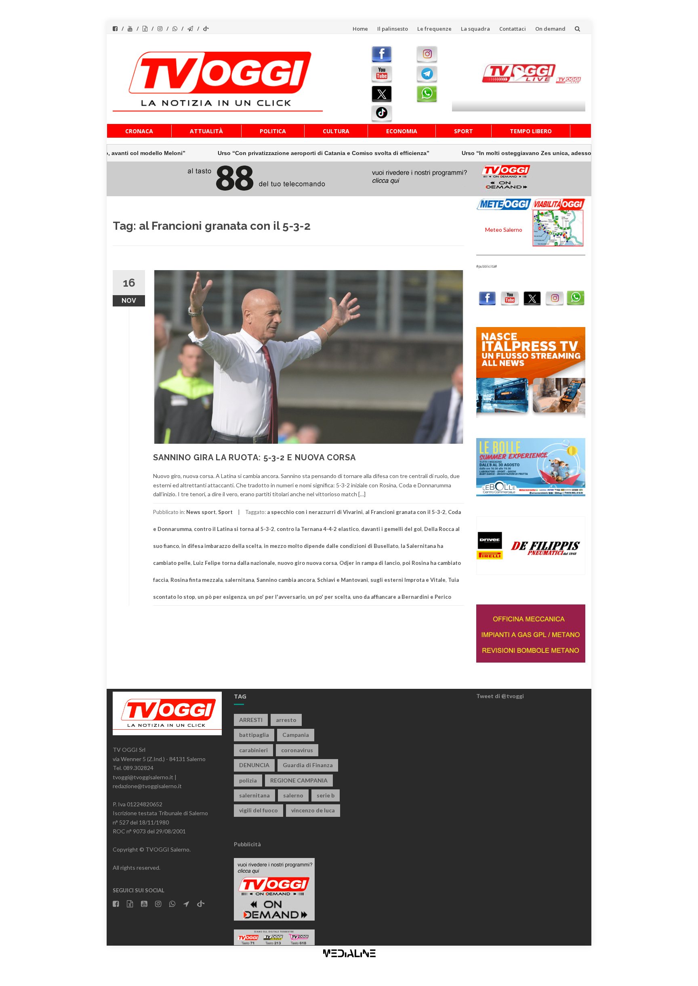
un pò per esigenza (222, 597)
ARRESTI (251, 719)
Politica (273, 131)
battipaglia (254, 734)
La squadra (475, 28)
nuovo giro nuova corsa (307, 563)
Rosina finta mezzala (196, 580)
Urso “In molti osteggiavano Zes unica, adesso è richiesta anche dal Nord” (517, 153)
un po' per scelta (329, 597)
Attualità (206, 131)
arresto (286, 719)
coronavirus (297, 750)
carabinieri (253, 750)
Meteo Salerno (503, 229)
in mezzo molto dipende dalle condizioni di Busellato (331, 546)
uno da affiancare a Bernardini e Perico (402, 597)
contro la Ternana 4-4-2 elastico (318, 529)
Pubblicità (247, 844)
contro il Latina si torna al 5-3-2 (234, 529)
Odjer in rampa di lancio (369, 563)
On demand (550, 28)
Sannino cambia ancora (285, 580)
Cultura (336, 131)
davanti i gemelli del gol (391, 529)
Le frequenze (434, 28)
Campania (295, 734)
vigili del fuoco (258, 810)
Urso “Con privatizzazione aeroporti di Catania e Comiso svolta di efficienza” (275, 153)
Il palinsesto (392, 28)
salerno (293, 795)
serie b (325, 795)
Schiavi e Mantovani (342, 580)
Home (360, 28)
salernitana (239, 580)
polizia (248, 780)
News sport (201, 512)
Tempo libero (531, 131)
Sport (463, 131)
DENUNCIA (254, 765)
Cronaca (139, 131)
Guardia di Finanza (308, 765)
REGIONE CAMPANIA (299, 780)
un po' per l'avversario (276, 597)
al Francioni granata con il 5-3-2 (405, 512)
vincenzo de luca (313, 810)
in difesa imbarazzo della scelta (221, 546)
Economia (401, 131)
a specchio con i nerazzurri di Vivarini (315, 512)
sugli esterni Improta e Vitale (408, 580)
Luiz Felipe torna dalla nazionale (234, 563)
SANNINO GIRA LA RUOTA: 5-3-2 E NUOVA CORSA (254, 457)
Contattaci (512, 28)
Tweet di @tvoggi (500, 695)
